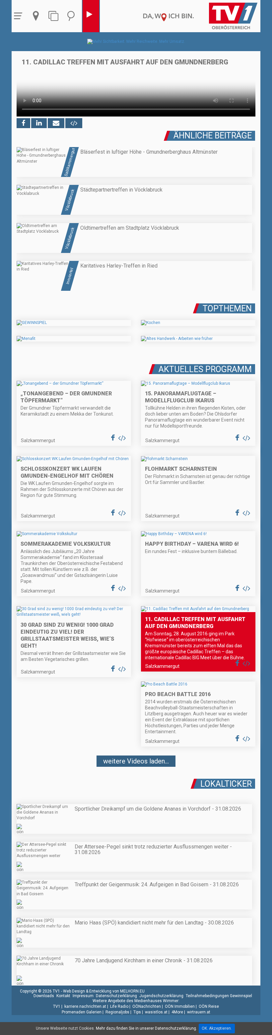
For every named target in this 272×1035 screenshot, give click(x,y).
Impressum (83, 996)
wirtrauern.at (198, 1012)
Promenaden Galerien (82, 1012)
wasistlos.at (156, 1012)
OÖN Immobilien (180, 1006)
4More (177, 1012)
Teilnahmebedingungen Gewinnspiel (219, 996)
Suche (72, 16)
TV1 (56, 1006)
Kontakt (63, 996)
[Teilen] (56, 123)
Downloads (44, 996)
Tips (137, 1012)
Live (91, 16)
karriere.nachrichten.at (85, 1006)
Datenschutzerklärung (116, 996)
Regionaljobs (117, 1012)
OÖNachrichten (146, 1006)
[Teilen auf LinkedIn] (39, 123)
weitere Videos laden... (136, 761)
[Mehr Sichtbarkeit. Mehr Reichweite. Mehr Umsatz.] (136, 41)
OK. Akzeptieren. (217, 1028)
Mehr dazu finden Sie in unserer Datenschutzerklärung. (146, 1028)
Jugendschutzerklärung (161, 996)
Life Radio (119, 1006)
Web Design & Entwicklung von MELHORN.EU (104, 991)
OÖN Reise (209, 1006)
